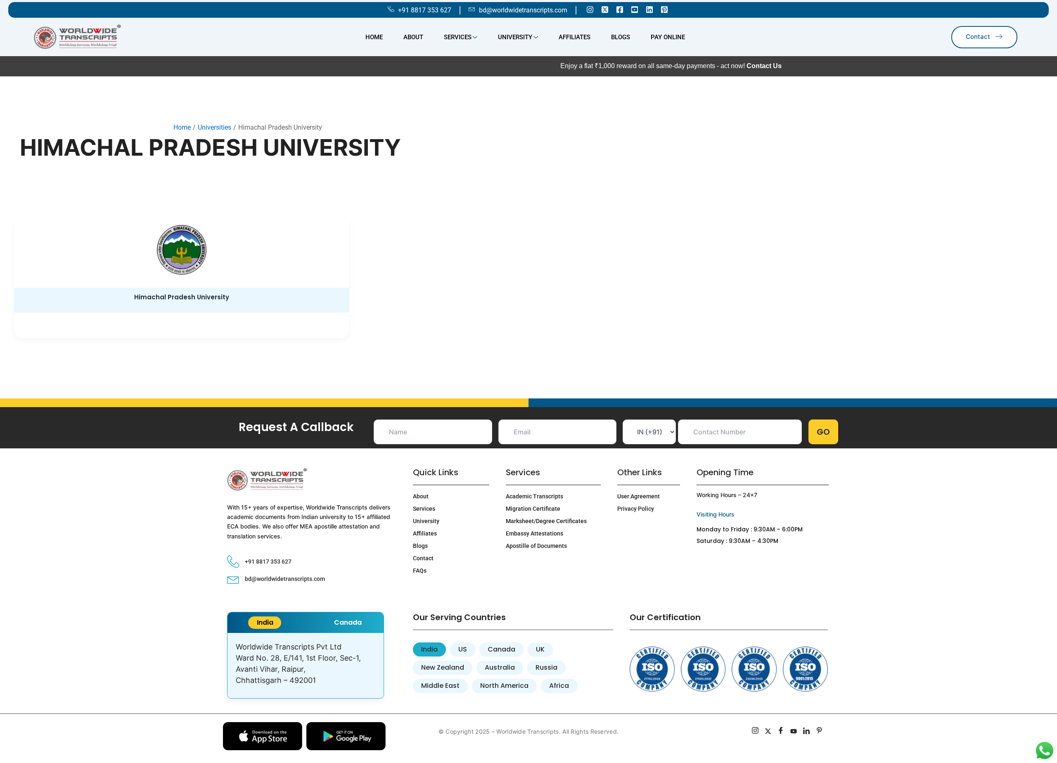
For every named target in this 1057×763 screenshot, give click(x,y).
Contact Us (736, 65)
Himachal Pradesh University (181, 297)
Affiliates (574, 37)
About (413, 37)
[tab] (264, 622)
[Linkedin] (649, 9)
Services (458, 37)
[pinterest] (819, 731)
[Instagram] (590, 9)
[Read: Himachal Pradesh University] (181, 250)
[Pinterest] (664, 9)
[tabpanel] (306, 665)
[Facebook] (619, 9)
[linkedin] (806, 731)
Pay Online (668, 37)
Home (374, 37)
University (515, 37)
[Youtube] (634, 9)
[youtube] (794, 731)
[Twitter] (605, 9)
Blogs (620, 37)
